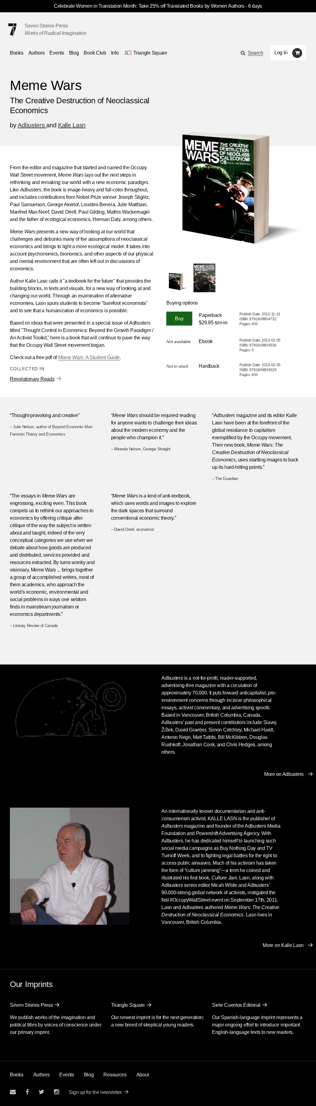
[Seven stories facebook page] (27, 1092)
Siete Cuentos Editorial (236, 1005)
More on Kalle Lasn (283, 945)
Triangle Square (128, 1005)
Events (56, 52)
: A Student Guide (89, 357)
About (142, 1074)
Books (16, 1074)
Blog (74, 52)
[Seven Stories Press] (12, 29)
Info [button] (115, 52)
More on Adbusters (284, 774)
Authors (36, 52)
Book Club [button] (95, 52)
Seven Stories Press (46, 25)
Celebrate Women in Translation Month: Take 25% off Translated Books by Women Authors (149, 6)
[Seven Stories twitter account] (41, 1092)
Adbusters (32, 125)
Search (255, 52)
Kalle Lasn (71, 125)
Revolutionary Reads (32, 379)
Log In (280, 52)
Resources (114, 1074)
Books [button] (16, 52)
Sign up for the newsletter (95, 1092)
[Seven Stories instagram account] (56, 1092)
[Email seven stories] (13, 1092)
